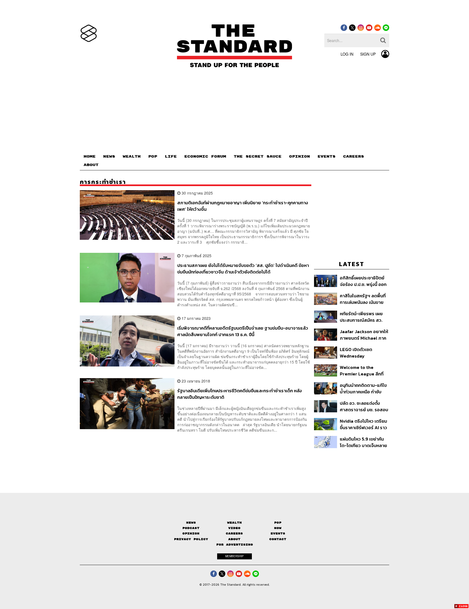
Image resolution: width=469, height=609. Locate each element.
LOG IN (347, 54)
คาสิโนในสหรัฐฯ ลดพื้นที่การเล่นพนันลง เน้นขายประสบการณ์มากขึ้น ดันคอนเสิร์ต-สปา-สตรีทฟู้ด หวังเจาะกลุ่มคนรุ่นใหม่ (363, 299)
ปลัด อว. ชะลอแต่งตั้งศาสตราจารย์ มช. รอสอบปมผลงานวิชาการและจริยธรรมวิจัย (364, 406)
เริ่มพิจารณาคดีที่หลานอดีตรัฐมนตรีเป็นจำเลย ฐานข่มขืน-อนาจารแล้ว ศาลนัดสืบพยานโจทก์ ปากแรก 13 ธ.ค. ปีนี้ (242, 331)
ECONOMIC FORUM (205, 156)
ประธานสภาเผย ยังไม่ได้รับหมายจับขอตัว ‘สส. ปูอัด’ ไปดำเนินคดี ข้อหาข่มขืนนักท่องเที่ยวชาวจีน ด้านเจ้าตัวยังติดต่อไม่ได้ (243, 268)
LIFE (171, 156)
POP (152, 156)
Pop (277, 522)
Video (234, 528)
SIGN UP (368, 54)
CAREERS (353, 156)
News (191, 522)
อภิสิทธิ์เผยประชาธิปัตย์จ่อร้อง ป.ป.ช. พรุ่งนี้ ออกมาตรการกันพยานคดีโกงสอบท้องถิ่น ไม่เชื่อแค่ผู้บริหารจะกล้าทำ (363, 281)
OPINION (299, 156)
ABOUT (91, 165)
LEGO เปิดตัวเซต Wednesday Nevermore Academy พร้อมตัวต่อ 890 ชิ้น (362, 352)
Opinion (190, 533)
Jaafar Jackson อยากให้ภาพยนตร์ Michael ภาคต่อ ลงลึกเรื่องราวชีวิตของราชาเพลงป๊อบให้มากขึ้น (364, 335)
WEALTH (132, 156)
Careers (234, 533)
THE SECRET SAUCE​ (257, 156)
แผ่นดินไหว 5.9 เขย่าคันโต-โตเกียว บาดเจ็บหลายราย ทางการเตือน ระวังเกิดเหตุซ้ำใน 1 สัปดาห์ (363, 442)
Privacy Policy (191, 539)
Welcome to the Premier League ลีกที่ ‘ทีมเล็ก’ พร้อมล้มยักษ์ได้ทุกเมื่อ (362, 370)
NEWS (109, 156)
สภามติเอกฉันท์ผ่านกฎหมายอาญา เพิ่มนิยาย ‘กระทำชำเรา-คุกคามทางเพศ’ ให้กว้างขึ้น (242, 206)
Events (278, 533)
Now (277, 528)
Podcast (190, 528)
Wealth (234, 522)
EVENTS (326, 156)
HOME (90, 156)
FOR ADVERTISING (234, 544)
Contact (277, 539)
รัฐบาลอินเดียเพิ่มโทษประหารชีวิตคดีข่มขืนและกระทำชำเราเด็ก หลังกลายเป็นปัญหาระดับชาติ (239, 394)
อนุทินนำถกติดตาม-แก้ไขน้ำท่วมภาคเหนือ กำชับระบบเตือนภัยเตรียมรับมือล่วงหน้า (364, 388)
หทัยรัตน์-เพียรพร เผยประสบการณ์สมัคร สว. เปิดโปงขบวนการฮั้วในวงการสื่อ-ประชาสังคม (361, 317)
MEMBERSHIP (234, 556)
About (234, 539)
